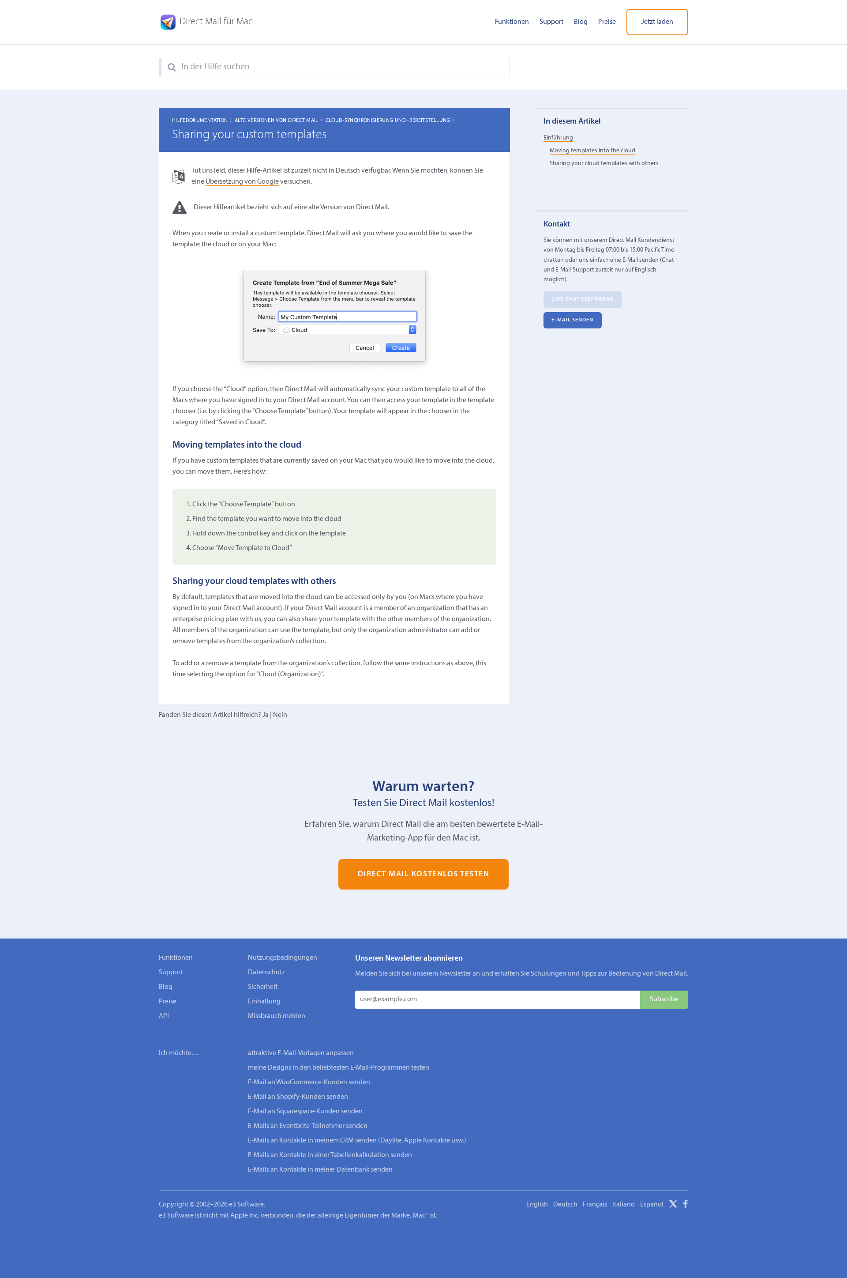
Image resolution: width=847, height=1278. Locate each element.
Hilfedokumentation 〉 (203, 120)
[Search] (172, 67)
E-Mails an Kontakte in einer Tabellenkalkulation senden (330, 1155)
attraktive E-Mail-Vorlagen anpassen (301, 1053)
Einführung (558, 138)
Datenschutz (266, 972)
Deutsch (565, 1204)
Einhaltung (264, 1001)
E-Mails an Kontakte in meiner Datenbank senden (320, 1169)
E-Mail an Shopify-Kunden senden (298, 1097)
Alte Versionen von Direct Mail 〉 (280, 120)
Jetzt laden (657, 22)
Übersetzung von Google (242, 181)
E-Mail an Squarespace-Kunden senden (305, 1111)
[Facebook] (685, 1205)
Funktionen (512, 22)
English (537, 1204)
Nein (280, 715)
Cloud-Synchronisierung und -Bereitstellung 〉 (391, 120)
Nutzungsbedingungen (282, 957)
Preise (607, 22)
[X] (673, 1205)
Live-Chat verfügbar (582, 299)
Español (651, 1204)
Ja (265, 715)
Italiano (623, 1204)
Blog (581, 22)
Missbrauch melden (276, 1016)
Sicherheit (262, 987)
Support (551, 22)
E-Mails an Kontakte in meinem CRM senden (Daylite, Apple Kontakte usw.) (357, 1140)
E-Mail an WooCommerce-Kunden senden (309, 1082)
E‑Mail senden (572, 320)
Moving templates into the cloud (592, 151)
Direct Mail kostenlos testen (424, 874)
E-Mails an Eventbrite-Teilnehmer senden (307, 1126)
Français (595, 1204)
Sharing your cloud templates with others (604, 164)
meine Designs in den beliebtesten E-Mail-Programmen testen (338, 1067)
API (164, 1016)
